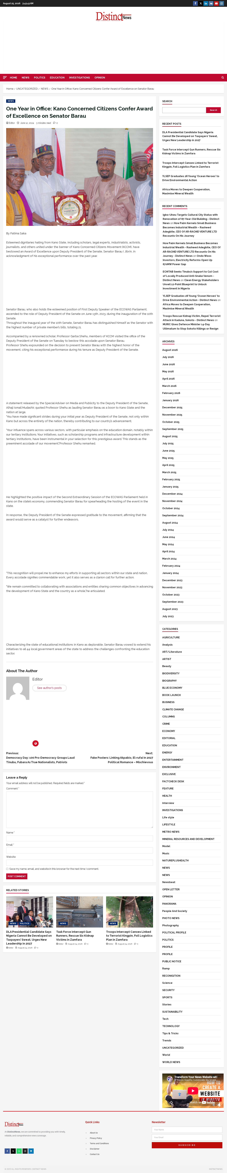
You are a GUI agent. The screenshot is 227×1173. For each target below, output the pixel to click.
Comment (12, 788)
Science (167, 982)
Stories (166, 1004)
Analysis (167, 644)
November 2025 (172, 414)
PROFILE (167, 946)
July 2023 (168, 616)
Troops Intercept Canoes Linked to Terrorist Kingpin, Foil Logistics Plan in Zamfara (129, 935)
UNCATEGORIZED (173, 1047)
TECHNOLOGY (171, 1026)
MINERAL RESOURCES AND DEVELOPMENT (188, 839)
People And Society (174, 911)
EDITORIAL (169, 738)
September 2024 (172, 515)
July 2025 (168, 443)
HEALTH (167, 795)
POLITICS (39, 77)
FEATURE (168, 788)
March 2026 (169, 386)
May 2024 (168, 544)
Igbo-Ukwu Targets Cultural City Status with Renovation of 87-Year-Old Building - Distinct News (191, 219)
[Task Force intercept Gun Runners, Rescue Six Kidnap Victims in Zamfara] (79, 912)
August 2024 (170, 522)
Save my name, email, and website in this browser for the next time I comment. (54, 868)
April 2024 (168, 551)
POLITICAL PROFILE (174, 932)
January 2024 (170, 573)
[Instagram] (25, 1151)
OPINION (100, 77)
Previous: (40, 758)
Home (13, 77)
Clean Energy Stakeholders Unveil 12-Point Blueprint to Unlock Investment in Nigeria (191, 284)
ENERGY (167, 752)
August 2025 (170, 436)
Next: (121, 758)
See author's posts (49, 687)
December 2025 (172, 407)
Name (10, 832)
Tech (165, 1018)
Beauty (166, 666)
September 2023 (172, 601)
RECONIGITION (171, 975)
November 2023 (172, 587)
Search (167, 101)
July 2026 (168, 357)
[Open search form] (223, 78)
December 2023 (172, 580)
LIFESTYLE (168, 824)
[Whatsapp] (19, 1151)
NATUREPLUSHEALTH (175, 860)
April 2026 (168, 378)
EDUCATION (57, 77)
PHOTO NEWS (170, 918)
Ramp (166, 968)
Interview (168, 803)
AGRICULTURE (171, 637)
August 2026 (170, 350)
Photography (170, 925)
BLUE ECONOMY (172, 687)
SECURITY (168, 990)
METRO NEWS (170, 831)
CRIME (166, 723)
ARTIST (166, 659)
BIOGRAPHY (169, 680)
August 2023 (170, 609)
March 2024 (169, 558)
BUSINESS (168, 702)
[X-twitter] (13, 1151)
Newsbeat (168, 882)
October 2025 (170, 422)
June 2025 (168, 450)
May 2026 (168, 371)
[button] (5, 77)
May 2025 (168, 458)
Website (11, 856)
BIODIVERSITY (170, 673)
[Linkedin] (31, 1151)
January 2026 (170, 400)
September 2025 (172, 429)
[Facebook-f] (7, 1151)
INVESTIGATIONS (79, 77)
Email (10, 844)
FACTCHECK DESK (173, 781)
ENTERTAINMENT (172, 759)
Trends (166, 1040)
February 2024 (171, 565)
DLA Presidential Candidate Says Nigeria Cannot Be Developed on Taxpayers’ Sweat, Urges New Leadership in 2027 (190, 136)
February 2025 (171, 479)
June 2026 (168, 364)
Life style (168, 817)
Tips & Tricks (170, 1033)
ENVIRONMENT (171, 767)
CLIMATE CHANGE (173, 709)
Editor (12, 123)
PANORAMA (169, 903)
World (166, 1054)
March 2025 (169, 472)
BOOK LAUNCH (171, 695)
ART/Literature (172, 651)
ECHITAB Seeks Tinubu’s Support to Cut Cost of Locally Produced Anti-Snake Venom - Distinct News (190, 275)
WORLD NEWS (171, 1062)
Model (166, 846)
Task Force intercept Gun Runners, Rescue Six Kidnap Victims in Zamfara (75, 935)
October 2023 (170, 594)
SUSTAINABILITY (172, 1011)
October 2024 (171, 508)
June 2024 (168, 537)
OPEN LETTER (171, 889)
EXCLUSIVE (169, 774)
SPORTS (167, 997)
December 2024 (172, 493)
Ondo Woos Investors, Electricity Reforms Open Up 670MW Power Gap (187, 260)
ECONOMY (168, 731)
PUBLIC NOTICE (171, 961)
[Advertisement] (113, 46)
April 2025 (168, 465)
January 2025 (170, 486)
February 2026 (171, 393)
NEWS (25, 77)
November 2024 (172, 501)
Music (165, 853)
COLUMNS (168, 716)
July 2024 (168, 529)
